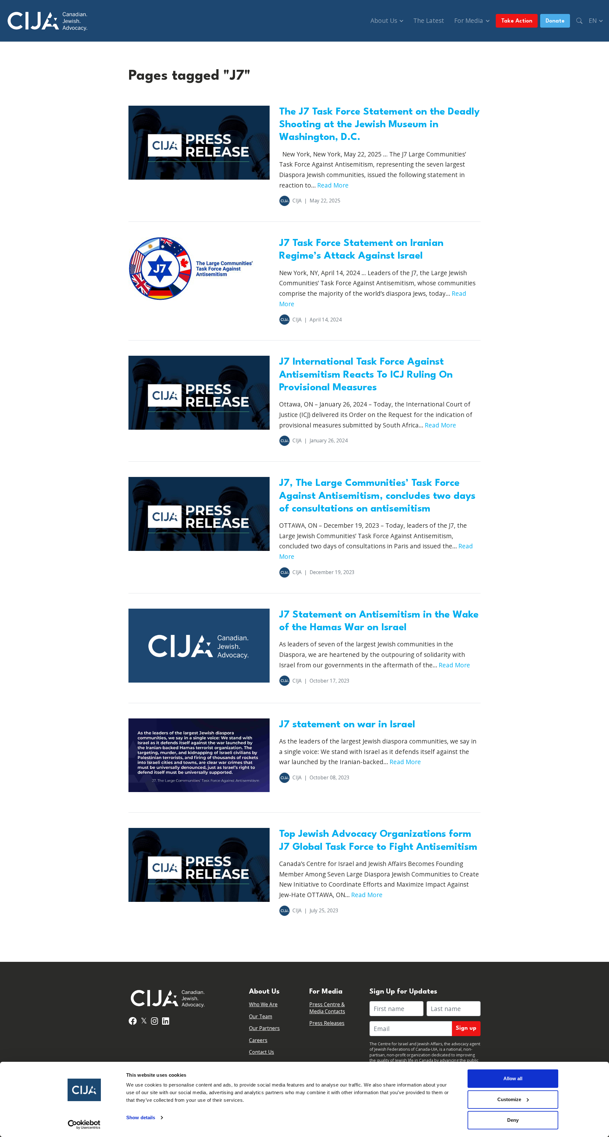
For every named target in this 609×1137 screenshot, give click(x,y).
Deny (513, 1120)
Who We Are (263, 1004)
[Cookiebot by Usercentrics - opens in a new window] (84, 1124)
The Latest (428, 20)
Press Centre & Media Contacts (327, 1008)
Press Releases (326, 1023)
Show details (140, 1117)
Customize (509, 1099)
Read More (333, 185)
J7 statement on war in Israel (347, 725)
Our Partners (264, 1028)
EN (593, 20)
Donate (555, 21)
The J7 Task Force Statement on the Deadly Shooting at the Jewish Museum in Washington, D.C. (379, 124)
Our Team (260, 1016)
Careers (258, 1040)
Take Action (516, 21)
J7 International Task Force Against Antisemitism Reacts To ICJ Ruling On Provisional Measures (366, 375)
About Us (384, 20)
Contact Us (261, 1052)
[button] (579, 21)
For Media (469, 20)
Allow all (512, 1078)
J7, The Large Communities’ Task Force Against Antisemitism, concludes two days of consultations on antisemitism (377, 496)
